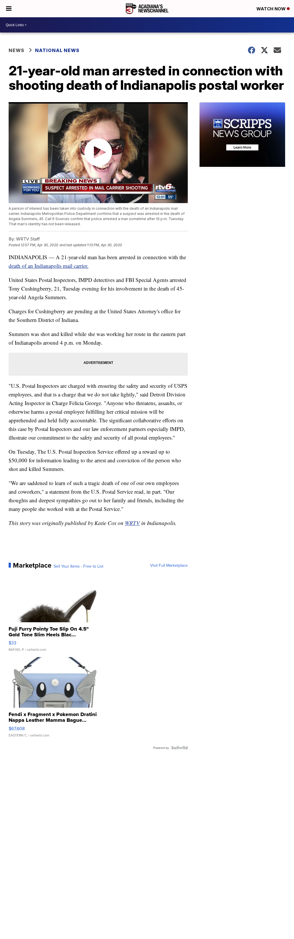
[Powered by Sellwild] (179, 748)
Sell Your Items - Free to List (78, 566)
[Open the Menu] (8, 8)
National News (57, 50)
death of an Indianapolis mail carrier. (48, 265)
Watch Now (271, 9)
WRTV (132, 522)
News (16, 50)
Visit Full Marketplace (169, 565)
